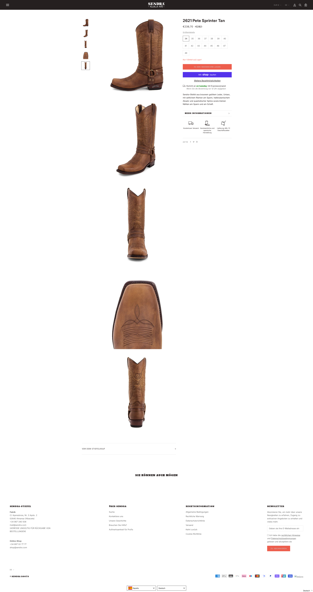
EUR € (276, 5)
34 (186, 38)
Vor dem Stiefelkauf (93, 449)
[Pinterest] (197, 142)
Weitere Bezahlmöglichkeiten (207, 80)
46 (218, 46)
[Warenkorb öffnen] (306, 5)
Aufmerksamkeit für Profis (121, 529)
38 (212, 38)
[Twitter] (193, 142)
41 (186, 46)
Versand (189, 525)
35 (192, 38)
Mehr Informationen (198, 113)
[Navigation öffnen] (7, 5)
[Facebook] (190, 142)
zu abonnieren (279, 548)
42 (192, 46)
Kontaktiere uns (116, 516)
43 (198, 46)
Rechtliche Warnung (195, 516)
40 (225, 38)
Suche (112, 512)
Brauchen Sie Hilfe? (118, 525)
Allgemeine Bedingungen (197, 512)
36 (199, 38)
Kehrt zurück (191, 529)
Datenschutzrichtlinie (195, 520)
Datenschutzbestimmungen (283, 538)
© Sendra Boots (19, 577)
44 (205, 46)
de (286, 5)
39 (218, 38)
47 (224, 46)
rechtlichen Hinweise (290, 535)
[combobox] (141, 588)
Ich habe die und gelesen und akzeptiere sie (283, 538)
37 (205, 38)
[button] (306, 590)
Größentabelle (189, 32)
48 (186, 53)
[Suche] (300, 5)
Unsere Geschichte (117, 520)
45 (211, 46)
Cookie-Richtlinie (193, 534)
